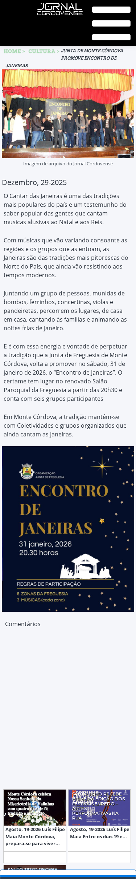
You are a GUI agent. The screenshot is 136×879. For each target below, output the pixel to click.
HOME (12, 51)
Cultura (42, 51)
